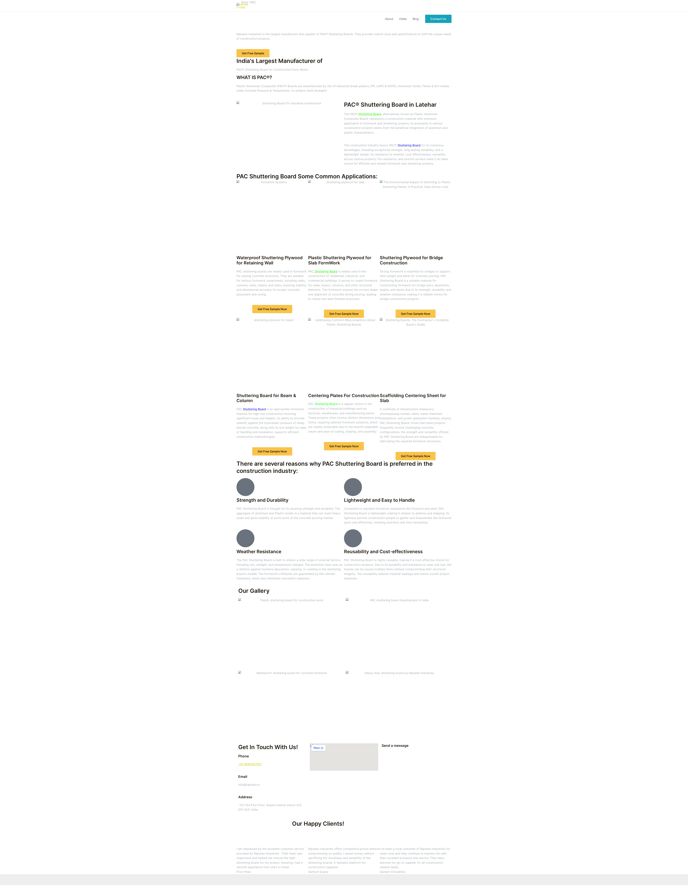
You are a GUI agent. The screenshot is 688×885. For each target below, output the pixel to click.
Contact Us (438, 19)
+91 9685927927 (250, 764)
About (389, 19)
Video (403, 19)
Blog (416, 19)
